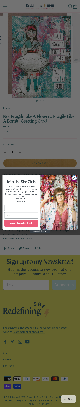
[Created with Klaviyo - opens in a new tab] (40, 231)
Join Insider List (21, 223)
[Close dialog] (74, 177)
